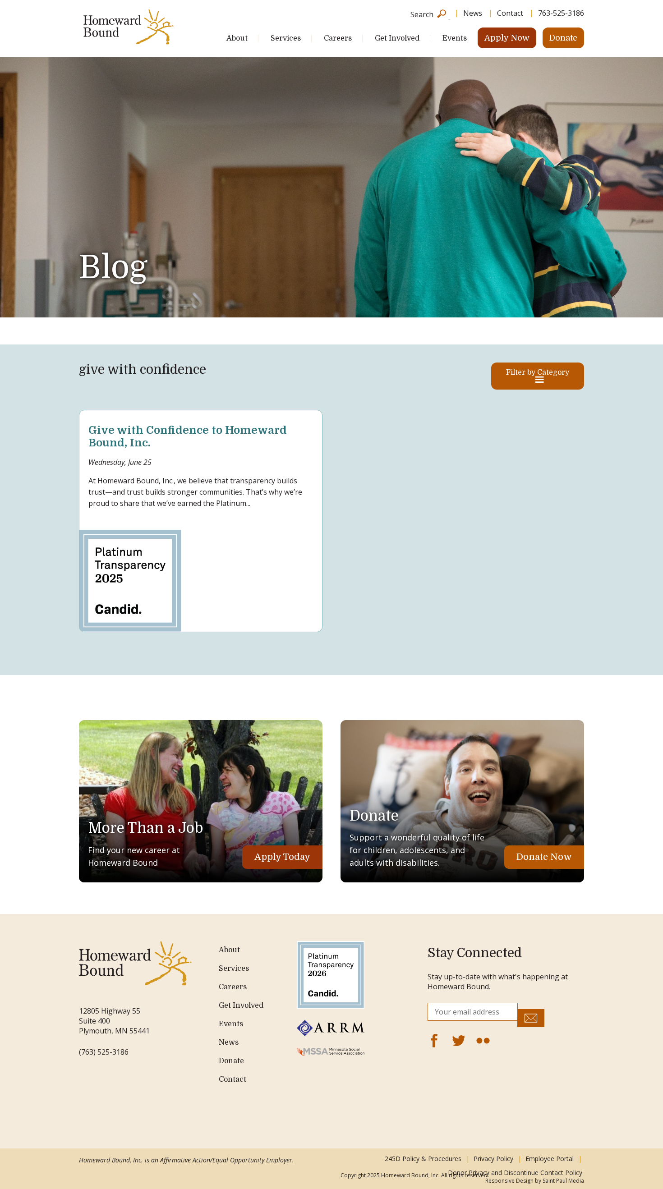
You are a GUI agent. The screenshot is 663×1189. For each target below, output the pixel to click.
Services (286, 38)
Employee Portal (549, 1158)
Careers (338, 38)
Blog (113, 267)
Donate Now (544, 857)
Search (421, 13)
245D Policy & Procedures (423, 1158)
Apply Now (506, 37)
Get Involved (397, 38)
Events (454, 38)
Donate (563, 37)
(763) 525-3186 (104, 1052)
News (472, 13)
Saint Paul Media (563, 1180)
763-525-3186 (561, 13)
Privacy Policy (493, 1158)
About (237, 38)
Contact (510, 13)
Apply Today (282, 857)
